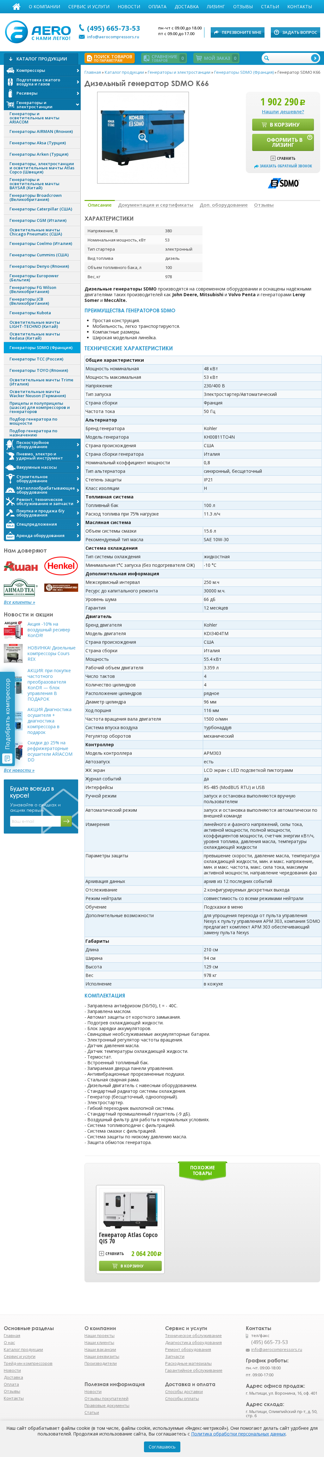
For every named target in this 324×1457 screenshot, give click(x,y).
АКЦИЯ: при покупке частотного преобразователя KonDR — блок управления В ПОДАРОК (49, 685)
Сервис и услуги (88, 6)
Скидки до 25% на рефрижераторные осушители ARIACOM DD (50, 751)
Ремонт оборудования (188, 1349)
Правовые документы (106, 1405)
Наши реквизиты (101, 1356)
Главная (16, 6)
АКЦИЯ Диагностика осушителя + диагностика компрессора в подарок (50, 721)
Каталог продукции (23, 1349)
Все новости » (19, 770)
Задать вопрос (299, 32)
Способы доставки (184, 1391)
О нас (9, 1342)
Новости (129, 6)
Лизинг (216, 6)
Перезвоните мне (241, 32)
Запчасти (174, 1356)
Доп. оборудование (224, 205)
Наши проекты (99, 1335)
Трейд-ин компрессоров (28, 1363)
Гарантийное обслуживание (193, 1370)
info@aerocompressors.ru (113, 37)
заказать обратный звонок (286, 166)
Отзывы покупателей (106, 1398)
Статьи (270, 6)
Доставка (187, 6)
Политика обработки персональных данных (238, 1434)
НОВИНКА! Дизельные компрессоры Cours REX (52, 653)
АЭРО (39, 31)
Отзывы (243, 6)
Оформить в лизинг (284, 142)
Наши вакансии (100, 1349)
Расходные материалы (188, 1363)
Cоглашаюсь (162, 1447)
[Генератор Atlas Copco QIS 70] (130, 1209)
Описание (100, 205)
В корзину (285, 124)
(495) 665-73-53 (113, 28)
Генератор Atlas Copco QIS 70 (128, 1238)
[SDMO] (283, 183)
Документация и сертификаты (155, 205)
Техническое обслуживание (193, 1335)
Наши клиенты (99, 1342)
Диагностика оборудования (193, 1342)
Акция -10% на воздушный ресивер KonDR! (49, 629)
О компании (44, 6)
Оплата (157, 6)
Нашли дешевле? (283, 111)
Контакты (299, 6)
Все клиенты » (19, 602)
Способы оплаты (182, 1398)
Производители (100, 1363)
